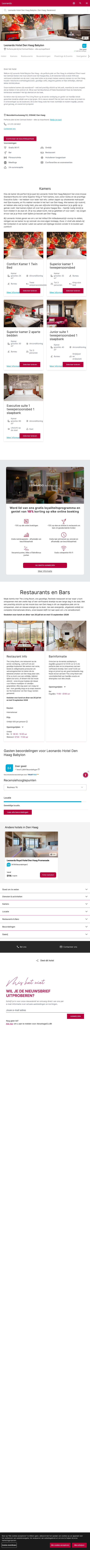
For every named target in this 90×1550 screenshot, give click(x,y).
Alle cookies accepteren (60, 1545)
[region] (45, 1541)
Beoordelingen (8, 927)
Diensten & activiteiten (12, 896)
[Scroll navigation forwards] (88, 56)
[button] (74, 3)
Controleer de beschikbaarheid (20, 139)
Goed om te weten (10, 889)
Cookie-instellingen (9, 1545)
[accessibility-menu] (85, 775)
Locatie (5, 911)
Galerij (5, 934)
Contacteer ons (9, 129)
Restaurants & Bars (10, 919)
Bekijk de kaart (56, 120)
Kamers (5, 904)
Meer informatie (14, 292)
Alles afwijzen (79, 1545)
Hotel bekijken (48, 875)
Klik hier (9, 1024)
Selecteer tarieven (30, 291)
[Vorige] (5, 245)
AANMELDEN (75, 1016)
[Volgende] (41, 245)
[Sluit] (88, 771)
